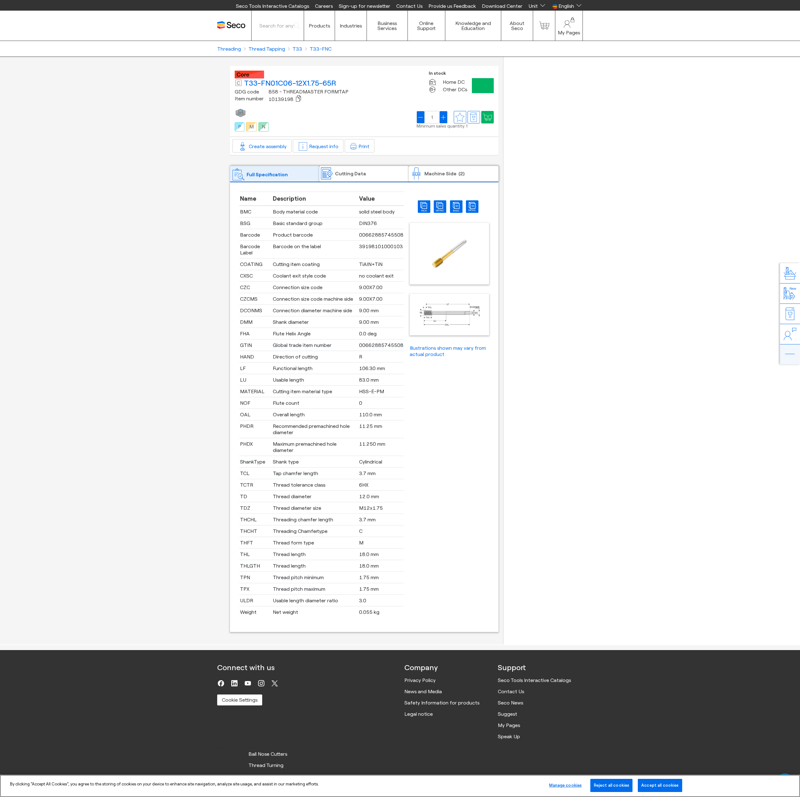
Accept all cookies (659, 785)
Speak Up (509, 736)
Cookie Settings (240, 700)
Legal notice (418, 714)
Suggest (507, 714)
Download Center (502, 6)
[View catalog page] (474, 117)
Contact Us (409, 6)
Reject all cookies (611, 785)
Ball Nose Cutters (267, 754)
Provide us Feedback (452, 6)
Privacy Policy (420, 680)
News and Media (423, 691)
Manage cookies (565, 785)
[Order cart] (544, 26)
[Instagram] (261, 683)
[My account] (568, 26)
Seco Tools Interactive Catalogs (272, 6)
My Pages (509, 725)
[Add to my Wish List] (487, 117)
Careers (324, 6)
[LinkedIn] (234, 683)
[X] (274, 683)
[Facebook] (221, 683)
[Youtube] (248, 683)
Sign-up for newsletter (364, 6)
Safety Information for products (441, 702)
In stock (437, 73)
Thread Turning (265, 765)
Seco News (510, 702)
